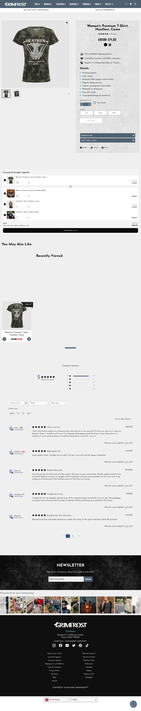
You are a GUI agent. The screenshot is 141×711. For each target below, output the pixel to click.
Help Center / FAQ (54, 653)
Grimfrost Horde (89, 657)
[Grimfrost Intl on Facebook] (60, 645)
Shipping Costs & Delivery (54, 664)
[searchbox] (16, 403)
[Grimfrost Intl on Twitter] (73, 645)
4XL (114, 113)
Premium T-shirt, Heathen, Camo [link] (27, 201)
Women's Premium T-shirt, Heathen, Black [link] (31, 190)
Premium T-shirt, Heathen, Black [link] (27, 212)
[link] (11, 180)
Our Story (54, 674)
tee (23, 413)
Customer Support (54, 657)
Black (105, 44)
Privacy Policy (54, 670)
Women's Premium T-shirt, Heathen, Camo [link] (31, 177)
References (89, 664)
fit (18, 413)
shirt (28, 413)
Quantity (85, 100)
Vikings (89, 670)
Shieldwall (88, 677)
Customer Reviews (54, 660)
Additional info (89, 140)
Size (82, 109)
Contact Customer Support (70, 641)
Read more (92, 436)
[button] (3, 604)
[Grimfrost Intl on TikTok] (87, 645)
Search (54, 681)
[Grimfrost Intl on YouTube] (67, 645)
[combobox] (38, 403)
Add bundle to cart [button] (70, 230)
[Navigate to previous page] (62, 536)
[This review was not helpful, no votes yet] (130, 443)
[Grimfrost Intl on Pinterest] (80, 645)
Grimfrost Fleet (89, 660)
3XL (100, 113)
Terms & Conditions (54, 667)
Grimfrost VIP (89, 674)
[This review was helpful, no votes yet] (126, 443)
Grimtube (89, 667)
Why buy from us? (88, 653)
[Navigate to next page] (78, 536)
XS (87, 113)
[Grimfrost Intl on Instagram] (54, 645)
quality (12, 413)
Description (87, 135)
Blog (54, 677)
